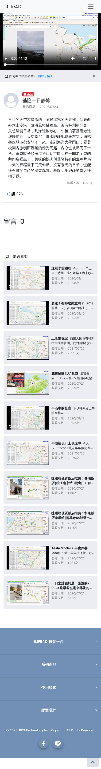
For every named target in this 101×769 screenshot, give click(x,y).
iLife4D (13, 6)
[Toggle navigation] (90, 6)
